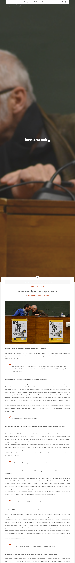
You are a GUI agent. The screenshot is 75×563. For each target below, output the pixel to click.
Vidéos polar (26, 6)
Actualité (29, 282)
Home (25, 282)
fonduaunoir (39, 295)
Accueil (10, 2)
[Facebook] (16, 6)
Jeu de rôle (58, 2)
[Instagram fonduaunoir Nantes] (20, 6)
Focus (42, 287)
